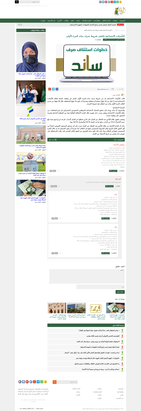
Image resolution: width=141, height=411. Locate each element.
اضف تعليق (51, 139)
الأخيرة (59, 20)
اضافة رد (122, 170)
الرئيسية (122, 20)
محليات (115, 20)
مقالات (66, 20)
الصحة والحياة (86, 20)
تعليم (72, 20)
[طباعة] (112, 89)
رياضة (78, 20)
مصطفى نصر (23, 408)
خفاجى (37, 408)
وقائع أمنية (96, 20)
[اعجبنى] (54, 171)
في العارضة (51, 20)
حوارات (43, 20)
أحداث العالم (106, 20)
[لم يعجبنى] (51, 171)
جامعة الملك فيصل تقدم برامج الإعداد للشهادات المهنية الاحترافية (93, 25)
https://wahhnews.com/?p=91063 (102, 89)
